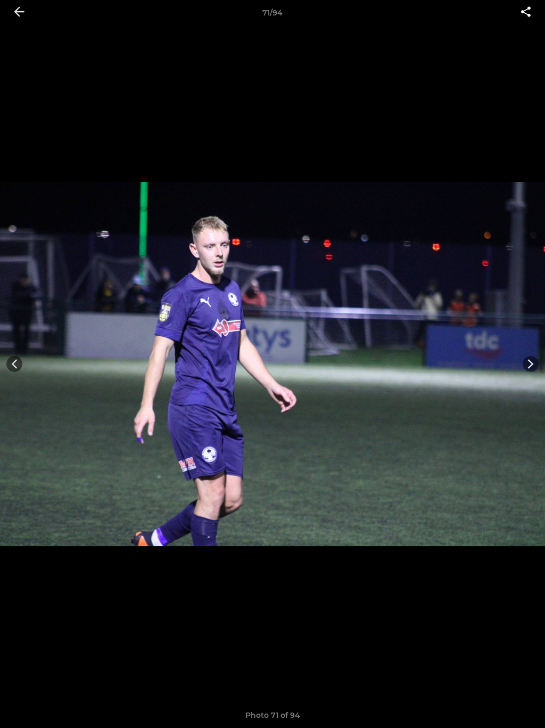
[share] (525, 12)
